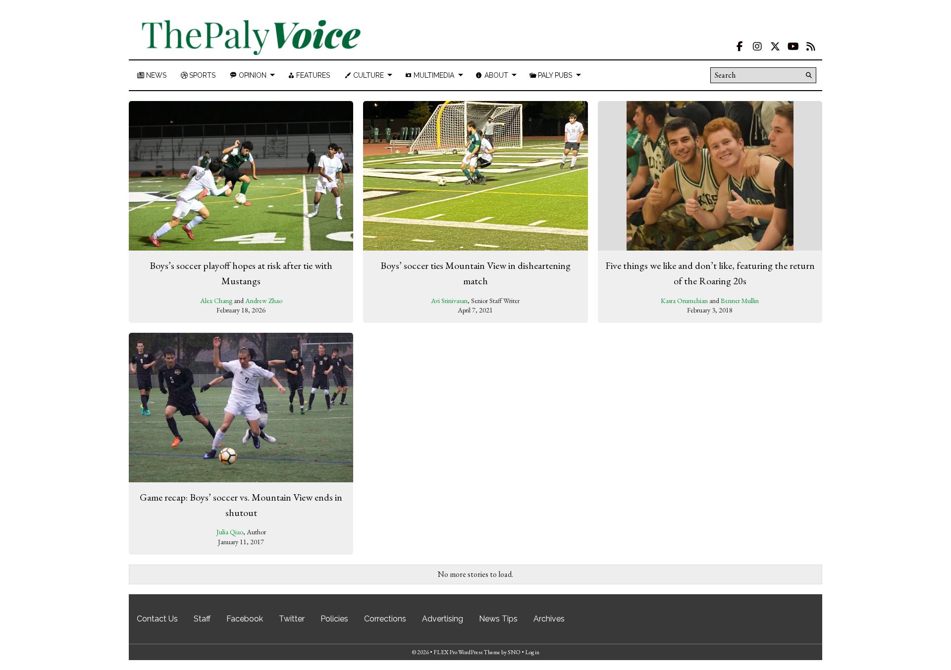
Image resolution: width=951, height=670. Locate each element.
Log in (532, 652)
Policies (334, 618)
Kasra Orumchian (684, 300)
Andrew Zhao (263, 300)
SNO (514, 652)
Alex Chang (216, 300)
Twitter (292, 618)
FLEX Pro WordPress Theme (466, 652)
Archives (549, 618)
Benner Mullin (740, 300)
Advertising (442, 618)
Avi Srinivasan (449, 300)
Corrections (385, 618)
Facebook (244, 618)
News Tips (498, 618)
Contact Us (157, 618)
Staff (202, 618)
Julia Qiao (229, 531)
